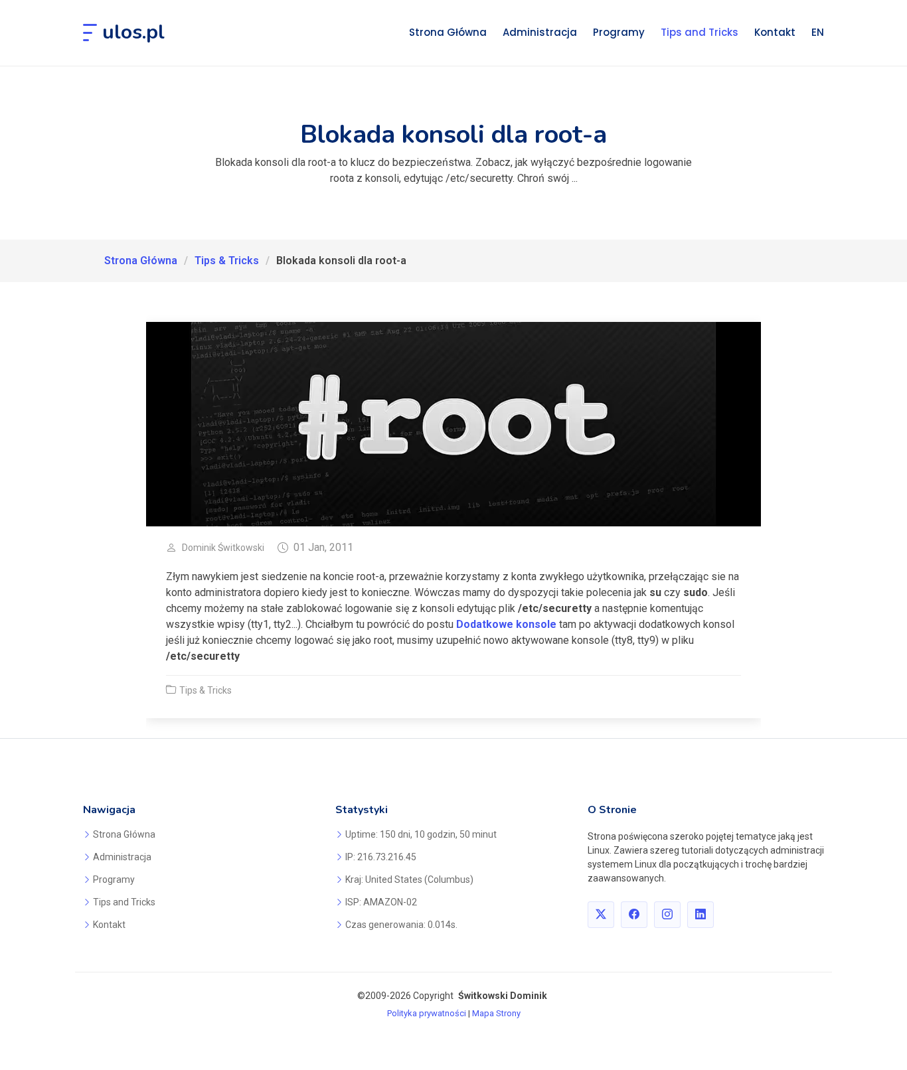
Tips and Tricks (699, 32)
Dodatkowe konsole (506, 624)
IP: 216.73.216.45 (380, 857)
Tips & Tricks (227, 260)
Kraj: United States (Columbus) (409, 879)
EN (817, 32)
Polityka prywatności (426, 1013)
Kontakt (774, 32)
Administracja (540, 32)
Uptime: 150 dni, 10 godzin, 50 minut (421, 834)
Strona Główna (448, 32)
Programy (619, 32)
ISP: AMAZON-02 (381, 902)
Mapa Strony (496, 1013)
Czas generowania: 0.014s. (401, 924)
